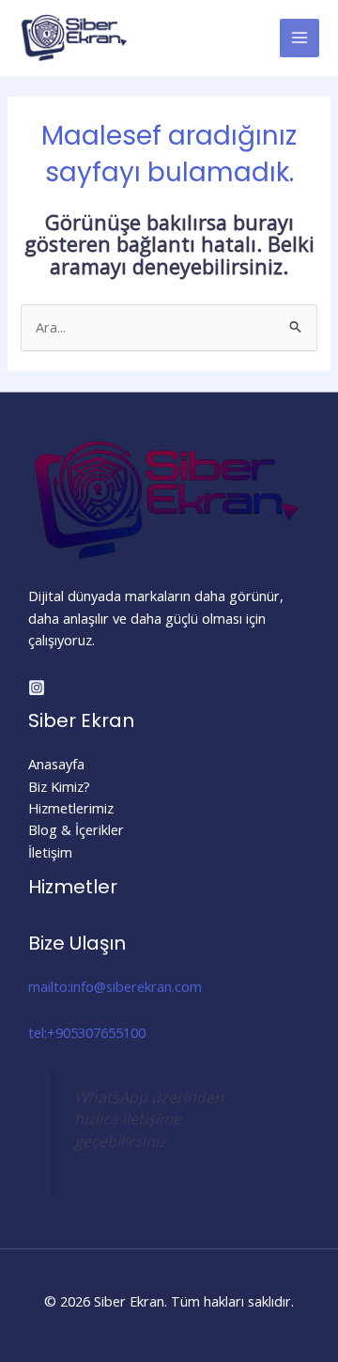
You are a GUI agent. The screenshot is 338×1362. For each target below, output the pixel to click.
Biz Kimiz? (59, 786)
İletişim (50, 852)
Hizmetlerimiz (71, 807)
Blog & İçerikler (76, 829)
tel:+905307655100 (87, 1032)
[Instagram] (36, 687)
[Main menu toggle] (299, 38)
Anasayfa (56, 763)
